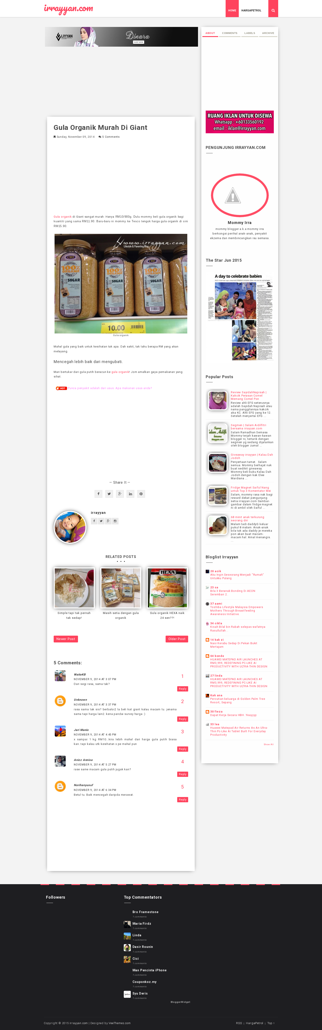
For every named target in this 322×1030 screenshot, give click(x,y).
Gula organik (63, 216)
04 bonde (217, 656)
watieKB (80, 674)
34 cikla (216, 623)
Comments (229, 33)
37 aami (216, 603)
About (210, 33)
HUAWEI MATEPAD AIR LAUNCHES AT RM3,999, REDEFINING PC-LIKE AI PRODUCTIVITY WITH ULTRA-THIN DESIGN (238, 663)
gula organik (120, 372)
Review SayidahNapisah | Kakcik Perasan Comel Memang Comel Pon (248, 395)
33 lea (214, 724)
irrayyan (98, 513)
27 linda (216, 675)
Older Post (176, 639)
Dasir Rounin (143, 947)
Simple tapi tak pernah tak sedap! (74, 615)
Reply (182, 688)
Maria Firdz (142, 923)
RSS (239, 1023)
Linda (137, 935)
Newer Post (66, 639)
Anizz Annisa (83, 760)
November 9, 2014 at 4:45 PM (95, 734)
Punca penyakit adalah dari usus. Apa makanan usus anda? (110, 388)
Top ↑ (271, 1023)
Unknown (80, 699)
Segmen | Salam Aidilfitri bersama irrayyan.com (248, 426)
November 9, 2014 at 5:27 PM (95, 764)
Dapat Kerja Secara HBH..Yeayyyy (233, 715)
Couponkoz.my (145, 982)
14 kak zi (217, 639)
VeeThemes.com (120, 1023)
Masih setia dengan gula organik (121, 615)
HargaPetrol (251, 10)
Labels (249, 33)
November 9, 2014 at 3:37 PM (95, 704)
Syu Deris (140, 993)
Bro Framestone (146, 912)
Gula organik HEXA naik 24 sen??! (167, 615)
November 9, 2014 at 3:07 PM (95, 679)
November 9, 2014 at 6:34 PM (95, 790)
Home (232, 10)
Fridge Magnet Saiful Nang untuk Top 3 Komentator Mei (251, 489)
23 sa (214, 587)
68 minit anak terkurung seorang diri (247, 518)
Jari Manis (81, 730)
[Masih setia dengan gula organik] (121, 587)
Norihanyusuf (83, 785)
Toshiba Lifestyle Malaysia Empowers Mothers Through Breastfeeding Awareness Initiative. (236, 611)
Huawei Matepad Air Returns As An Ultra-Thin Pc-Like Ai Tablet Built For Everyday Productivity (239, 731)
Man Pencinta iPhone (150, 970)
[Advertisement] (121, 81)
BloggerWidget (180, 1002)
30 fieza (216, 711)
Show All (269, 744)
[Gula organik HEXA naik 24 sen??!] (167, 587)
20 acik (215, 571)
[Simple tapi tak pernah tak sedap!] (74, 587)
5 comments (111, 136)
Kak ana (216, 695)
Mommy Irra (240, 222)
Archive (268, 33)
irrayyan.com (68, 7)
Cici (136, 958)
